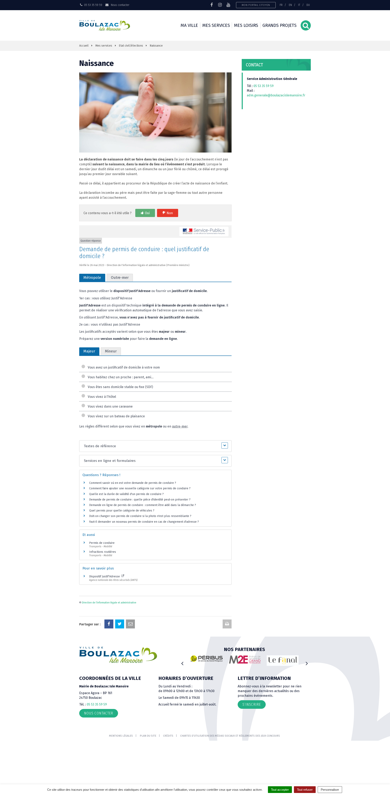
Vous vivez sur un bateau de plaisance (115, 416)
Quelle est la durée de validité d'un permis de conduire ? (126, 494)
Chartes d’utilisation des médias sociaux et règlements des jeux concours (230, 735)
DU (308, 5)
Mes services (216, 25)
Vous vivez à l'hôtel (101, 397)
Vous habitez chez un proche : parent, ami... (120, 377)
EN (290, 5)
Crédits (168, 735)
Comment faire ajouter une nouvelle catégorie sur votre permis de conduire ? (140, 488)
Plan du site (148, 735)
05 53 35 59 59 (264, 86)
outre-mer (179, 426)
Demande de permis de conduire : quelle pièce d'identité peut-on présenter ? (140, 499)
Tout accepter (280, 789)
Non (170, 213)
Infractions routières (102, 552)
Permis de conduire (102, 543)
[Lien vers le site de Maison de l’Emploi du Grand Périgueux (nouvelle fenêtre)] (245, 659)
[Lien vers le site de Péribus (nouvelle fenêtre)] (207, 658)
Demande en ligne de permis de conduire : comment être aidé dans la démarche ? (142, 505)
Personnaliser (330, 789)
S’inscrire (252, 704)
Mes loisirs (246, 25)
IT (299, 5)
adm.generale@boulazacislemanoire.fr (276, 95)
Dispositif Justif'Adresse (105, 576)
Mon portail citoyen (256, 5)
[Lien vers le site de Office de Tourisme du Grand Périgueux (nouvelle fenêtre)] (283, 660)
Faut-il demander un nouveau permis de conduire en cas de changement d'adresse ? (144, 521)
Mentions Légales (121, 735)
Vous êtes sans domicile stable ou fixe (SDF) (119, 387)
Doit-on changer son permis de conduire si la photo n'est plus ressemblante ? (140, 516)
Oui (147, 213)
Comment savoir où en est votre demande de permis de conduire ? (132, 483)
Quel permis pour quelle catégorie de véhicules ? (121, 510)
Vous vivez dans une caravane (109, 406)
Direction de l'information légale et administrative (109, 602)
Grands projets (279, 25)
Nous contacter (119, 5)
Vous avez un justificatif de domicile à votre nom (123, 367)
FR (281, 5)
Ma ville (189, 25)
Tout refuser (305, 789)
